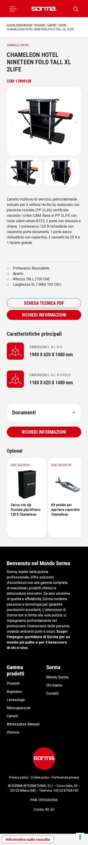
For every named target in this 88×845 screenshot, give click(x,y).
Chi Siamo (54, 685)
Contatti (52, 693)
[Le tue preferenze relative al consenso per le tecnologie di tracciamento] (80, 837)
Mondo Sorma (57, 677)
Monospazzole (19, 708)
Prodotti (13, 683)
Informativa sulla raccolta (28, 839)
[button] (13, 9)
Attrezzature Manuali (23, 724)
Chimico (13, 732)
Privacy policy (18, 777)
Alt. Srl (49, 809)
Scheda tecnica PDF (44, 303)
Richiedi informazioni (44, 315)
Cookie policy (40, 777)
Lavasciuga (16, 700)
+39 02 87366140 (65, 790)
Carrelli (12, 716)
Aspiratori (14, 691)
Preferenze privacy (65, 777)
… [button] (76, 121)
